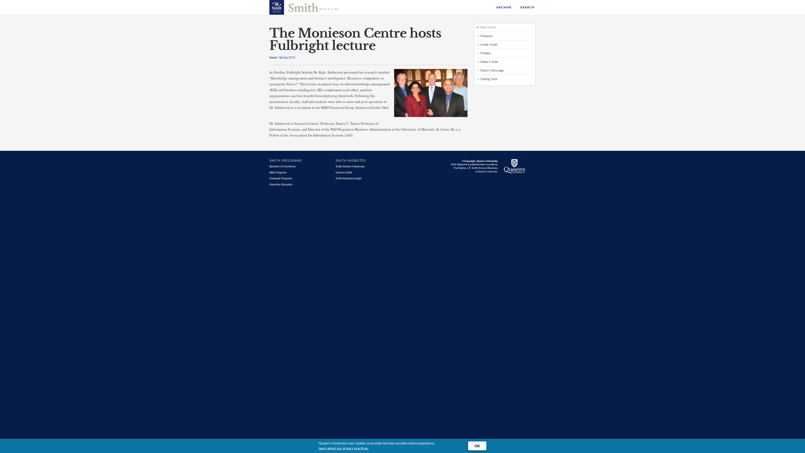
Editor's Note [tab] (489, 62)
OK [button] (477, 446)
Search (527, 7)
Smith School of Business (350, 166)
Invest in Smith (344, 172)
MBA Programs (278, 172)
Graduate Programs (280, 178)
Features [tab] (486, 36)
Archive (504, 7)
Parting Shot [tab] (488, 79)
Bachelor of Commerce (282, 166)
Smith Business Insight (348, 178)
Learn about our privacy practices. (344, 448)
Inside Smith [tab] (488, 44)
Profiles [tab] (485, 53)
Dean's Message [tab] (492, 70)
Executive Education (281, 184)
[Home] (304, 7)
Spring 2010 (287, 57)
